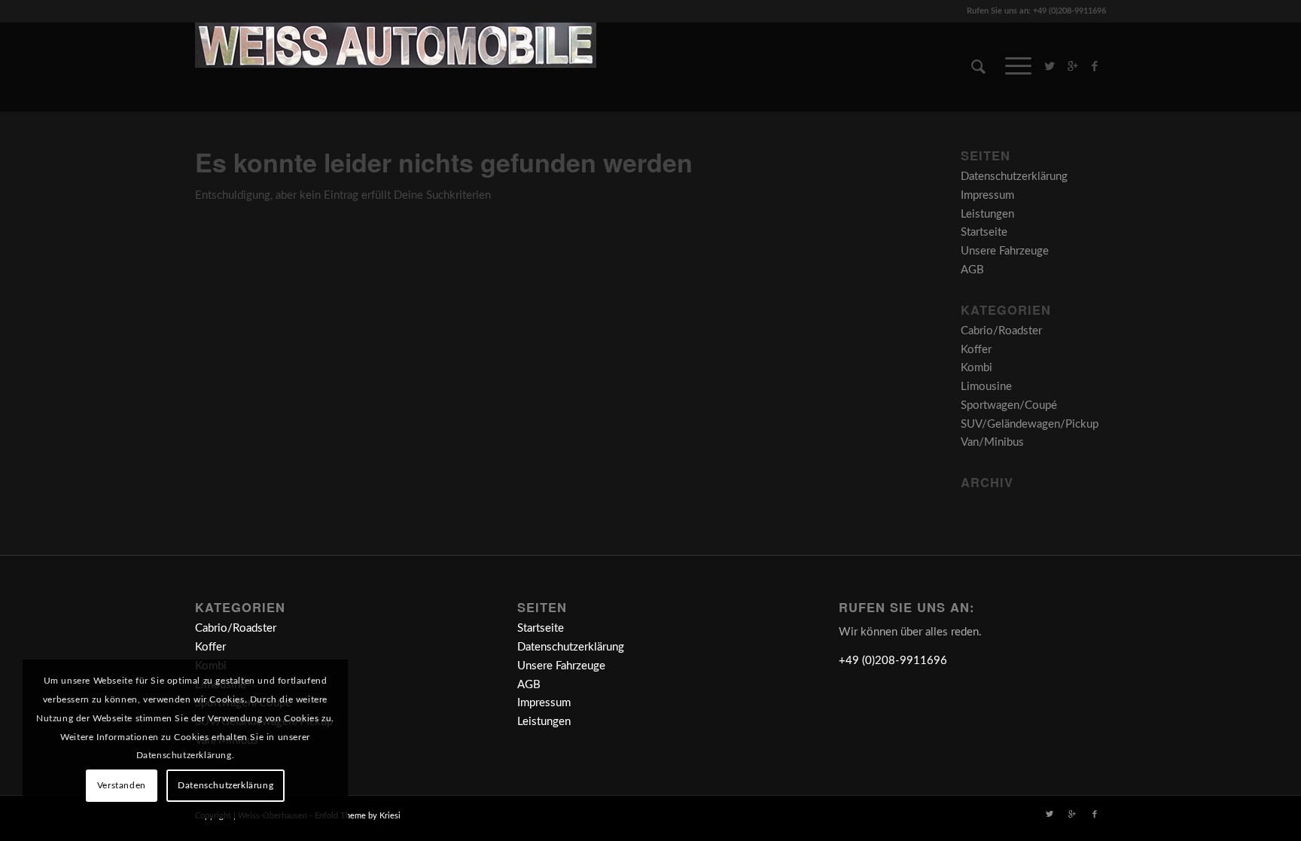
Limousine (986, 386)
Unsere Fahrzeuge (1005, 251)
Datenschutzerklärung (1014, 176)
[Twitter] (1049, 66)
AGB (972, 270)
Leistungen (987, 214)
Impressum (987, 195)
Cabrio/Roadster (1001, 331)
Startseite (984, 232)
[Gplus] (1072, 66)
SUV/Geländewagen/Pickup (1029, 424)
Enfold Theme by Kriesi (358, 816)
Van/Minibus (992, 442)
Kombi (976, 367)
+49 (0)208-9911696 (893, 660)
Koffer (976, 349)
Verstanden (121, 785)
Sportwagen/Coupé (1009, 405)
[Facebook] (1094, 66)
